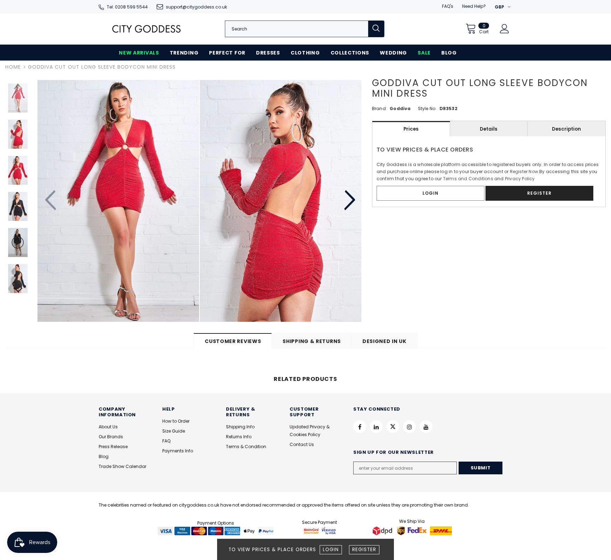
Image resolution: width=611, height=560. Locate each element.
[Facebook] (359, 426)
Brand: (379, 108)
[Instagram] (409, 426)
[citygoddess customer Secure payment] (319, 530)
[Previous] (51, 200)
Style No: (427, 108)
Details (488, 129)
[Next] (349, 200)
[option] (118, 201)
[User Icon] (505, 28)
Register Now (524, 171)
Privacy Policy (520, 179)
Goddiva (400, 108)
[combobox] (296, 29)
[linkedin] (376, 426)
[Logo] (146, 29)
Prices (411, 129)
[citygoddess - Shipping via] (383, 530)
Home (13, 66)
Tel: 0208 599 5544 (127, 7)
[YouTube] (426, 426)
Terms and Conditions (468, 179)
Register (364, 549)
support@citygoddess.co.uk (196, 7)
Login (331, 549)
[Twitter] (392, 426)
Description (566, 129)
